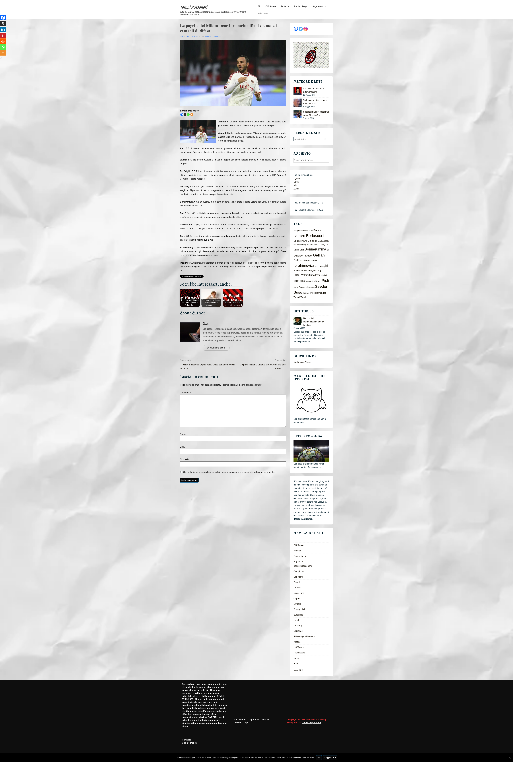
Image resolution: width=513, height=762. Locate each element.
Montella (299, 281)
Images (297, 642)
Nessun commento (213, 36)
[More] (191, 114)
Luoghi (297, 620)
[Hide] (1, 58)
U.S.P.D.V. (263, 12)
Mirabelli (324, 275)
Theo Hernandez (318, 293)
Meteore (297, 604)
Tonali (303, 297)
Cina (310, 245)
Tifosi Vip (298, 625)
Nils (206, 323)
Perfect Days (300, 6)
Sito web (184, 459)
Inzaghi (323, 265)
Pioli (325, 280)
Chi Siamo (270, 6)
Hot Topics (299, 647)
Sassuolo (311, 287)
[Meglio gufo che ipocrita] (311, 400)
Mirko (296, 182)
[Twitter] (301, 29)
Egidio (297, 178)
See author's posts (216, 347)
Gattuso (298, 260)
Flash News (299, 653)
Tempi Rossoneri (193, 7)
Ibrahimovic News (302, 362)
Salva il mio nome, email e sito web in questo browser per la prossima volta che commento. (229, 472)
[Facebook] (181, 114)
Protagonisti (299, 609)
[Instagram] (305, 29)
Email (183, 447)
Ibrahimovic (303, 265)
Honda (313, 260)
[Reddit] (3, 41)
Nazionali (298, 631)
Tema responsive (311, 722)
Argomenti (317, 6)
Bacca (317, 230)
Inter (315, 266)
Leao (297, 275)
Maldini (305, 275)
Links (296, 658)
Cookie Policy (189, 743)
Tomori (297, 297)
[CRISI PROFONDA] (311, 451)
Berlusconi (315, 235)
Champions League (301, 245)
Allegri (296, 231)
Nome (183, 434)
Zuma (296, 189)
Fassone (308, 255)
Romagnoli (303, 287)
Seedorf (321, 286)
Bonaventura (300, 241)
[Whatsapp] (188, 114)
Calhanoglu (323, 241)
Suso (298, 292)
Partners (186, 740)
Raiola (296, 287)
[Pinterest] (3, 35)
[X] (185, 114)
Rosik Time (299, 593)
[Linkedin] (3, 29)
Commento (186, 392)
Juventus (298, 270)
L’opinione (298, 577)
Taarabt (306, 293)
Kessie (307, 270)
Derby (322, 245)
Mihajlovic (314, 275)
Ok (319, 758)
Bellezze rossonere (303, 566)
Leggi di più (330, 758)
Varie (296, 663)
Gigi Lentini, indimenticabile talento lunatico (313, 321)
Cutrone (316, 245)
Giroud (307, 260)
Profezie (285, 6)
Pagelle (297, 582)
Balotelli (300, 236)
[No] (509, 757)
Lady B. (320, 270)
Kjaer (313, 270)
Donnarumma (315, 249)
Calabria (312, 240)
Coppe (297, 598)
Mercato (297, 588)
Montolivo (310, 281)
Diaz (302, 250)
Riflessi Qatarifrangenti (304, 636)
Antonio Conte (306, 230)
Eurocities (298, 615)
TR (259, 6)
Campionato (299, 571)
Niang (318, 281)
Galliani (319, 255)
